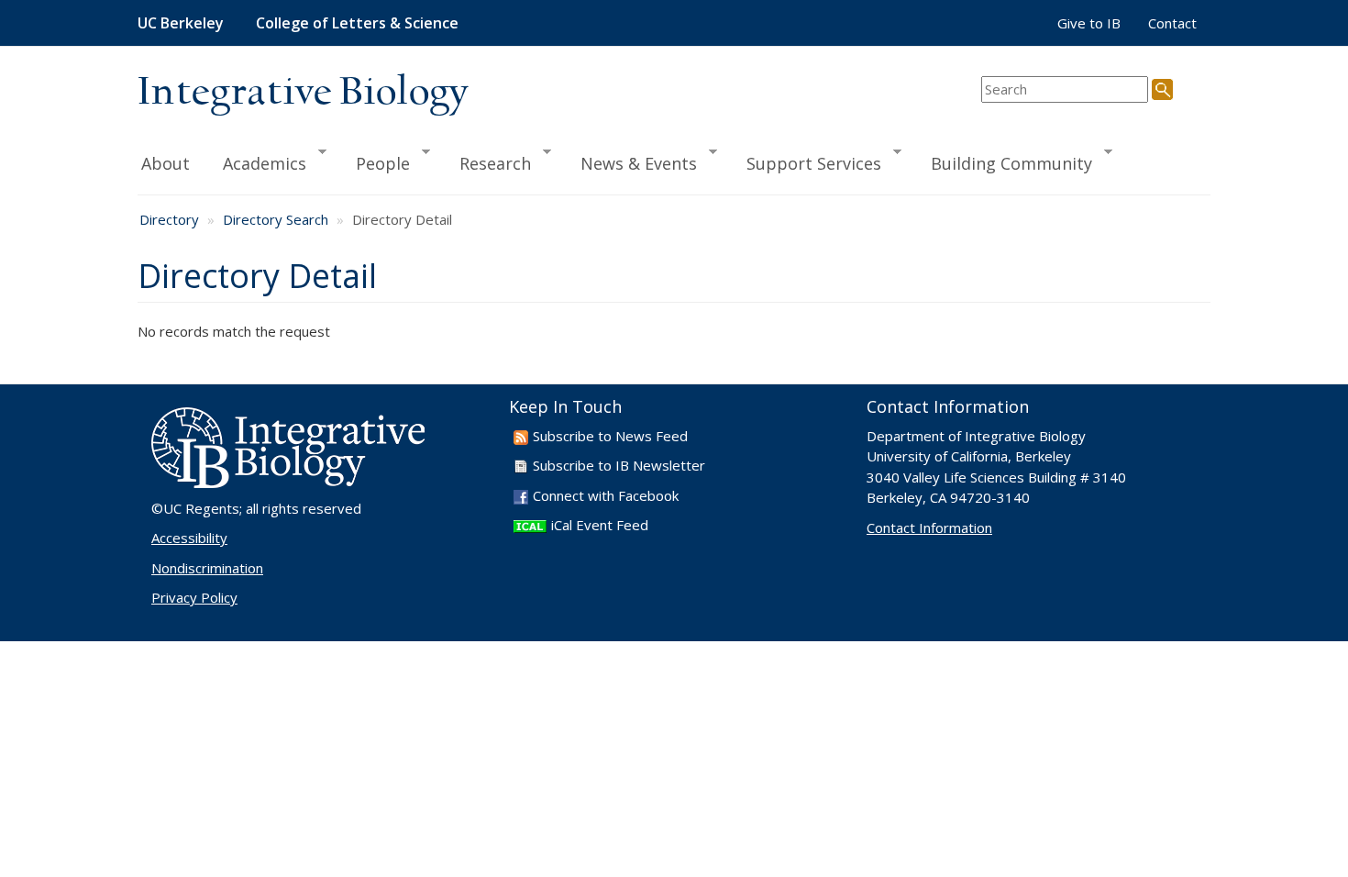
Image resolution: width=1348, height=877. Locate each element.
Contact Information (929, 527)
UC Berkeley (181, 23)
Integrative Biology (303, 93)
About (165, 163)
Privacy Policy (194, 597)
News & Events (630, 162)
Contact (1172, 23)
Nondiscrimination (207, 568)
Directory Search (275, 219)
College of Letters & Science (357, 23)
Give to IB (1089, 23)
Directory (169, 219)
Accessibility (189, 537)
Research (487, 162)
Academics (256, 162)
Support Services (805, 162)
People (374, 162)
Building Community (1003, 162)
